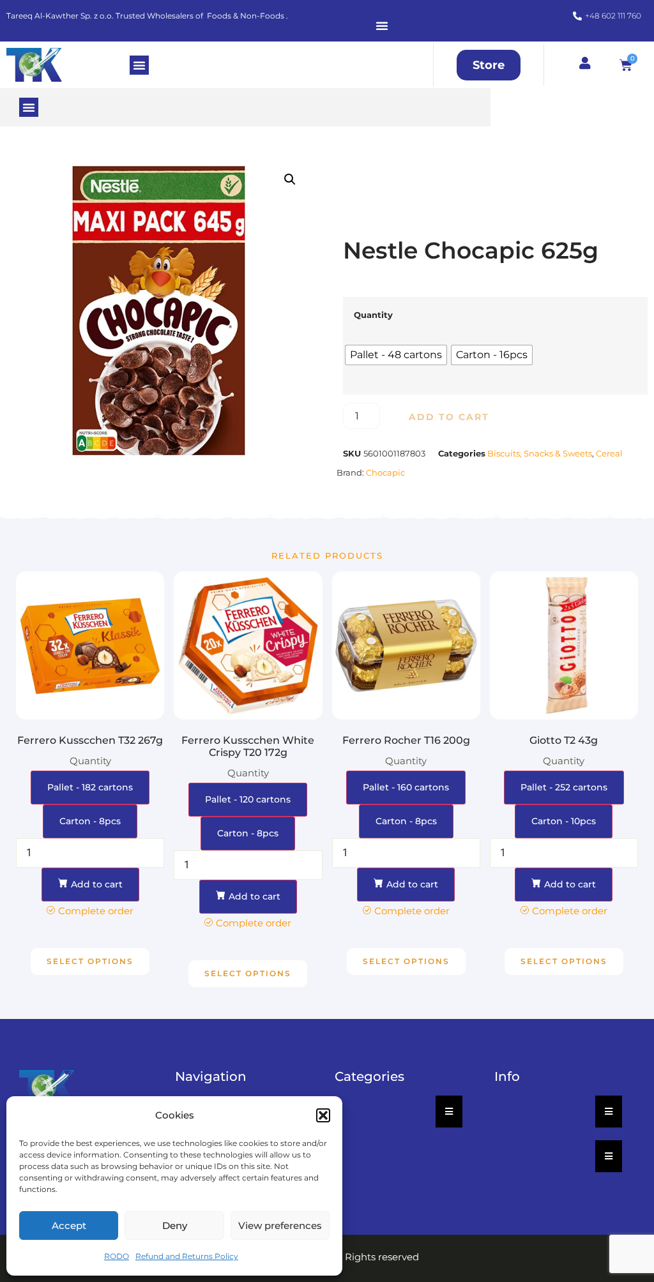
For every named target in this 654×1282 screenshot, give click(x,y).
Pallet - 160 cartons (406, 787)
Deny (174, 1225)
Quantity (373, 315)
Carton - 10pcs (563, 821)
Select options (90, 961)
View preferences (280, 1225)
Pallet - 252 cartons (564, 787)
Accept (69, 1225)
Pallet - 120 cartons (248, 799)
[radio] (396, 355)
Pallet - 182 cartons (90, 787)
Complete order (95, 911)
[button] (323, 1115)
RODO (116, 1256)
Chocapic (385, 472)
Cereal (609, 453)
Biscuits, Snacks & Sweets (539, 453)
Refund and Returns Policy (186, 1256)
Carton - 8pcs (90, 821)
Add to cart (449, 417)
